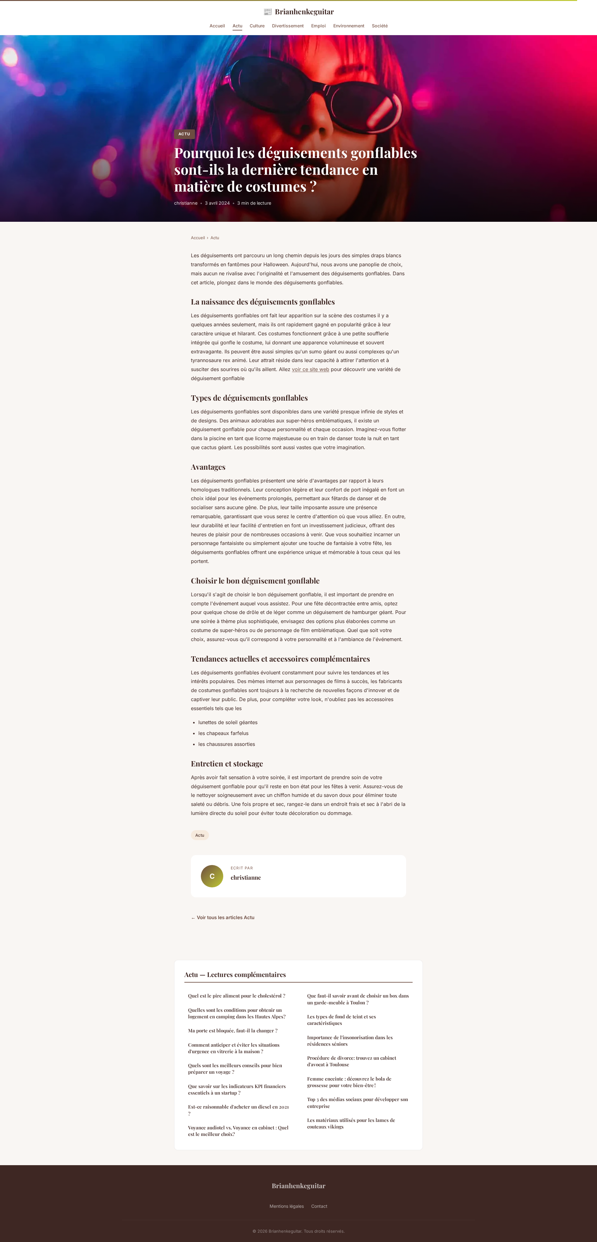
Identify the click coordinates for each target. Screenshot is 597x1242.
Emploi (318, 25)
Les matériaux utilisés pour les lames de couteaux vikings (351, 1123)
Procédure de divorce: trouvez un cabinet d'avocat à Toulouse (351, 1061)
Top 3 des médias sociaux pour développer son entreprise (357, 1102)
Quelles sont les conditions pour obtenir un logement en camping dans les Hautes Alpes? (236, 1013)
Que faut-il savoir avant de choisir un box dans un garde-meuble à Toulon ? (358, 999)
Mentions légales (287, 1206)
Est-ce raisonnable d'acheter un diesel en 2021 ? (238, 1110)
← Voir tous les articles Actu (222, 917)
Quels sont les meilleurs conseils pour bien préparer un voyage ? (235, 1068)
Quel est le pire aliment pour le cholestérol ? (236, 996)
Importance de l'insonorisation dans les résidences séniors (350, 1040)
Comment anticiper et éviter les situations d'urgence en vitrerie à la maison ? (234, 1048)
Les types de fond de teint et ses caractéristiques (341, 1019)
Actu (237, 25)
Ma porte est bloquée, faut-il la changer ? (232, 1030)
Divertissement (288, 25)
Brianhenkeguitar (298, 11)
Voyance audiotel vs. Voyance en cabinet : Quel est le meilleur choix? (238, 1130)
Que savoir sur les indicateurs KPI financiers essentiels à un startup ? (237, 1089)
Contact (319, 1206)
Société (380, 25)
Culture (257, 25)
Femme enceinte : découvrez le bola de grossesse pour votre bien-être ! (349, 1082)
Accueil (217, 25)
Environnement (348, 25)
